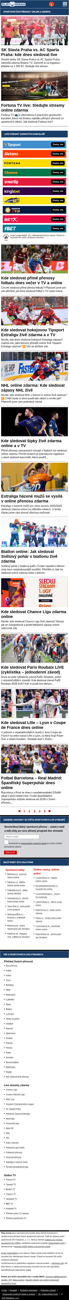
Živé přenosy (11, 966)
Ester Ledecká (12, 1143)
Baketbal (10, 985)
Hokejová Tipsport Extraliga (18, 1114)
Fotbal (8, 970)
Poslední (50, 811)
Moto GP (9, 1128)
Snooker (9, 1057)
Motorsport (10, 995)
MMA (8, 990)
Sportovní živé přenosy (17, 11)
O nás (4, 1290)
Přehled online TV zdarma (17, 1213)
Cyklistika (10, 999)
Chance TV (11, 1194)
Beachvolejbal (12, 1062)
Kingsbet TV (11, 1208)
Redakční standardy (29, 1290)
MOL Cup (10, 1099)
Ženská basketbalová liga (17, 1167)
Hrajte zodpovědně (9, 1253)
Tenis (8, 980)
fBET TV (9, 1204)
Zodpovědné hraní (56, 1243)
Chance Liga (11, 1090)
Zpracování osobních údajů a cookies (19, 1294)
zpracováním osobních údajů (33, 843)
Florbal (9, 1048)
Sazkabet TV (11, 1199)
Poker (8, 1053)
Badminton (10, 1067)
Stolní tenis (11, 1033)
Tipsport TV (11, 1184)
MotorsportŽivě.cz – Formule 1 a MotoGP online (16, 917)
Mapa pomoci (19, 1280)
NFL (8, 1138)
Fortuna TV (11, 1179)
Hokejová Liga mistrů (15, 1147)
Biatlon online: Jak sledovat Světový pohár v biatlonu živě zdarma (29, 556)
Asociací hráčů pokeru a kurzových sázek (32, 1246)
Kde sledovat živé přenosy (17, 1077)
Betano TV (10, 1189)
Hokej (8, 975)
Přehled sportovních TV (16, 1218)
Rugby (9, 1072)
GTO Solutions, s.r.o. (10, 1298)
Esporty (9, 1043)
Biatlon (9, 1009)
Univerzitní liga (12, 1123)
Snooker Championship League (20, 1104)
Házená (9, 1028)
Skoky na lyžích (12, 1019)
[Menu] (65, 4)
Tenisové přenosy (13, 1157)
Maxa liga (10, 1119)
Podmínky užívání (48, 1290)
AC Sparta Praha (13, 1109)
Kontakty (13, 1290)
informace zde (58, 1263)
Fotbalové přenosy (14, 1152)
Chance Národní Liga (15, 1094)
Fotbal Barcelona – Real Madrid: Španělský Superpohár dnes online (31, 783)
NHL (8, 1133)
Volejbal (9, 1024)
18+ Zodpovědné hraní (48, 1294)
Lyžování (10, 1014)
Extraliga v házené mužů (16, 1162)
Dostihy (9, 1038)
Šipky (8, 1004)
